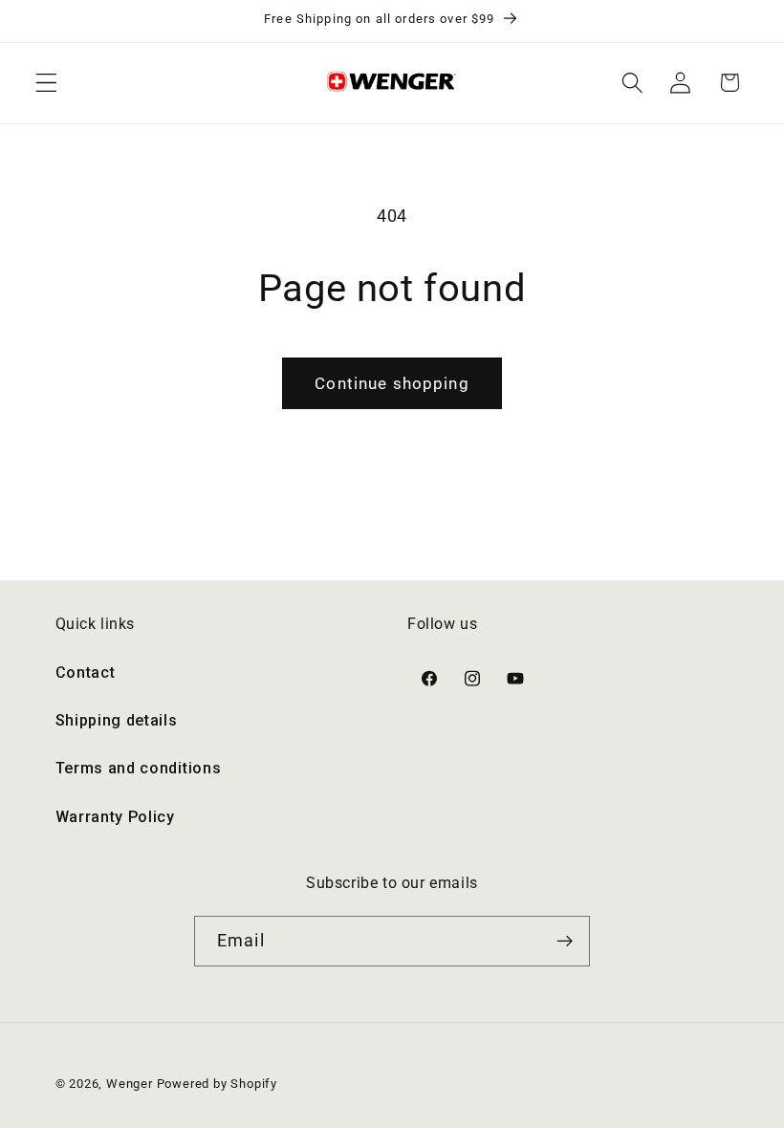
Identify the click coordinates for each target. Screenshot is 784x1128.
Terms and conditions (138, 768)
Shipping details (116, 720)
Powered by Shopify (217, 1083)
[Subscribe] (564, 941)
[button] (46, 82)
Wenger (131, 1083)
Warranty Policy (115, 817)
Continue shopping (392, 383)
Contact (85, 672)
